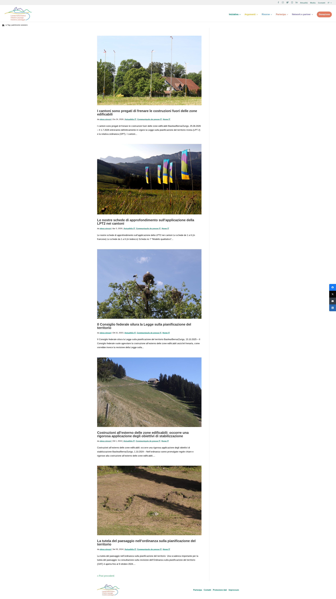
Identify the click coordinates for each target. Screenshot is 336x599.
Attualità (304, 3)
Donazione (324, 14)
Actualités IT (130, 119)
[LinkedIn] (332, 307)
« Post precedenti (105, 576)
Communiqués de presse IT (149, 119)
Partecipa (281, 15)
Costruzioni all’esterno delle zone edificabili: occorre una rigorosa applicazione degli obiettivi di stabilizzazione (143, 434)
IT (328, 3)
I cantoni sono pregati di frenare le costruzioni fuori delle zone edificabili (147, 112)
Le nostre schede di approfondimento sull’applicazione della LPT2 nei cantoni (145, 221)
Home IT (166, 119)
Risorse (266, 15)
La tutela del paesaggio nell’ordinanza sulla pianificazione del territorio (146, 542)
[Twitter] (332, 294)
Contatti (321, 3)
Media (313, 3)
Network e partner (301, 15)
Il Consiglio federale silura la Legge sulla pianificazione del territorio (144, 326)
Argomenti (250, 15)
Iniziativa (233, 15)
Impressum (234, 590)
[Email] (332, 301)
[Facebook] (332, 287)
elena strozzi (105, 119)
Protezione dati (220, 590)
